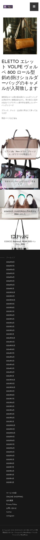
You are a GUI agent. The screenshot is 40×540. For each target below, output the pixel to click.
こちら (14, 118)
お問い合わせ (11, 508)
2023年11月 (10, 384)
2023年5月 (10, 406)
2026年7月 (10, 266)
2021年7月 (10, 467)
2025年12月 (10, 292)
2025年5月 (10, 319)
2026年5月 (10, 273)
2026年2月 (10, 285)
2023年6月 (10, 403)
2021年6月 (10, 471)
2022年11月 (10, 429)
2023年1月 (10, 422)
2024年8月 (10, 349)
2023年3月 (10, 414)
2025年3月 (10, 327)
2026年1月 (10, 289)
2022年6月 (10, 448)
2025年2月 (10, 330)
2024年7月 (10, 353)
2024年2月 (10, 372)
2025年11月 (10, 296)
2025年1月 (10, 334)
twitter (9, 512)
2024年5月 (10, 361)
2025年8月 (10, 308)
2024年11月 (10, 342)
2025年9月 (10, 304)
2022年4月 (10, 456)
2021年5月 (10, 475)
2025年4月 (10, 323)
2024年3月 (10, 368)
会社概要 (9, 500)
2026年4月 (10, 277)
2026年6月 (10, 270)
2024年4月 (10, 365)
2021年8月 (10, 463)
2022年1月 (10, 460)
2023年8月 (10, 395)
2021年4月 (10, 479)
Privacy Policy (11, 504)
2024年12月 (10, 338)
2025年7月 (10, 311)
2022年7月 (10, 444)
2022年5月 (10, 452)
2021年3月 (10, 482)
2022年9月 (10, 437)
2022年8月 (10, 441)
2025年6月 (10, 315)
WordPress (24, 535)
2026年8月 (10, 262)
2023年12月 (10, 380)
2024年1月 (10, 376)
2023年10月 (10, 387)
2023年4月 (10, 410)
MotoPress (27, 532)
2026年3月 (10, 281)
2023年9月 (10, 391)
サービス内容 (11, 493)
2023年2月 (10, 418)
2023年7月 (10, 399)
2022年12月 (10, 425)
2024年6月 (10, 357)
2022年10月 (10, 433)
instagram (10, 516)
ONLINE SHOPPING (14, 497)
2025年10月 (10, 300)
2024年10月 (10, 346)
